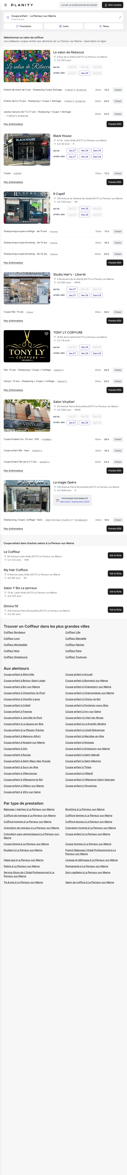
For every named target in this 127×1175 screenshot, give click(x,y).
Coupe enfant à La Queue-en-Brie (23, 723)
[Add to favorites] (46, 54)
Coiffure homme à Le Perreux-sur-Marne (27, 821)
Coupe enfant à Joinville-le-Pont (23, 717)
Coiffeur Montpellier (15, 644)
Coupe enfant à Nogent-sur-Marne (24, 742)
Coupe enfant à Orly (15, 748)
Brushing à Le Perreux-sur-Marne (85, 809)
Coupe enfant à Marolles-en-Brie (84, 736)
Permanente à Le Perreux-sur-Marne (86, 866)
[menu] (5, 5)
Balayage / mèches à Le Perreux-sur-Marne (29, 809)
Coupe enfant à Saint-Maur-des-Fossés (27, 761)
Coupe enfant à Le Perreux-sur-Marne (87, 834)
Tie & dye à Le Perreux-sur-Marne (23, 882)
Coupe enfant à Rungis (17, 754)
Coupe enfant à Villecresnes (20, 773)
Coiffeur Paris (73, 650)
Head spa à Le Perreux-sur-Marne (23, 860)
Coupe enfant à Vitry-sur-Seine (22, 791)
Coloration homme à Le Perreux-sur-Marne (90, 827)
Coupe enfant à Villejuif (79, 773)
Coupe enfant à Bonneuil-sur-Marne (86, 680)
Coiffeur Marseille (75, 638)
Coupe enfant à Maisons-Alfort (22, 736)
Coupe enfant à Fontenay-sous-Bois (86, 705)
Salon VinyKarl (63, 402)
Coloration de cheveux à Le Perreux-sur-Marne (31, 827)
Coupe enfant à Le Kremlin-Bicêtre (85, 723)
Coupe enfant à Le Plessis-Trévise (24, 730)
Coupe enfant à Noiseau (79, 742)
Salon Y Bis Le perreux (20, 588)
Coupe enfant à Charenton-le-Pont (24, 692)
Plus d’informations (13, 124)
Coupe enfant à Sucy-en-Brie (21, 767)
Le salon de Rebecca (68, 52)
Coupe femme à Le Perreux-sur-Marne (26, 843)
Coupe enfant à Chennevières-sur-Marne (89, 692)
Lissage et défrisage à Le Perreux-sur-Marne (91, 860)
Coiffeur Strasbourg (15, 657)
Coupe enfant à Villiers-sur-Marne (24, 785)
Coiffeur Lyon (12, 638)
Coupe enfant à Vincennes (81, 785)
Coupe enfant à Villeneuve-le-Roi (23, 779)
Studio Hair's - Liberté (69, 274)
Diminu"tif (11, 606)
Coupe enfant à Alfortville (19, 674)
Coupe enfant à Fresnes (18, 711)
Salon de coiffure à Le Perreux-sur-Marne (89, 882)
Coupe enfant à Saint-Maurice (83, 761)
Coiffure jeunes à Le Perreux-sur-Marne (88, 821)
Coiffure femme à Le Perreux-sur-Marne (88, 815)
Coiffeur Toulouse (76, 657)
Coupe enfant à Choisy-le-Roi (83, 699)
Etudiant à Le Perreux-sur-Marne (23, 850)
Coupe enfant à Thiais (78, 767)
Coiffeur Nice (11, 650)
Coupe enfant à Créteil (17, 705)
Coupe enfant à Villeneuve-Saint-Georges (90, 779)
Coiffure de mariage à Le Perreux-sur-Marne (30, 815)
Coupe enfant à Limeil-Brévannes (85, 730)
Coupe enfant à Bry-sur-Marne (22, 686)
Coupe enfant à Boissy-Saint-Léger (24, 680)
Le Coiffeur (12, 552)
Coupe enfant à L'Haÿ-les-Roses (84, 717)
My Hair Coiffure (16, 570)
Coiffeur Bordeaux (14, 632)
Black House (62, 136)
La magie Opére (64, 482)
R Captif (59, 194)
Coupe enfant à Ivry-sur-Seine (83, 711)
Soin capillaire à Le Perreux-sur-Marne (87, 872)
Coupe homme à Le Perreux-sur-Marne (88, 843)
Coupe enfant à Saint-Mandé (82, 754)
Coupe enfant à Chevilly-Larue (22, 699)
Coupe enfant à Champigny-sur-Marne (88, 686)
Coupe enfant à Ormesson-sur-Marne (87, 748)
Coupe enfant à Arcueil (78, 674)
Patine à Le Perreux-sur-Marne (22, 866)
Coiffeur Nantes (74, 644)
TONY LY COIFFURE (68, 332)
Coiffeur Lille (72, 632)
